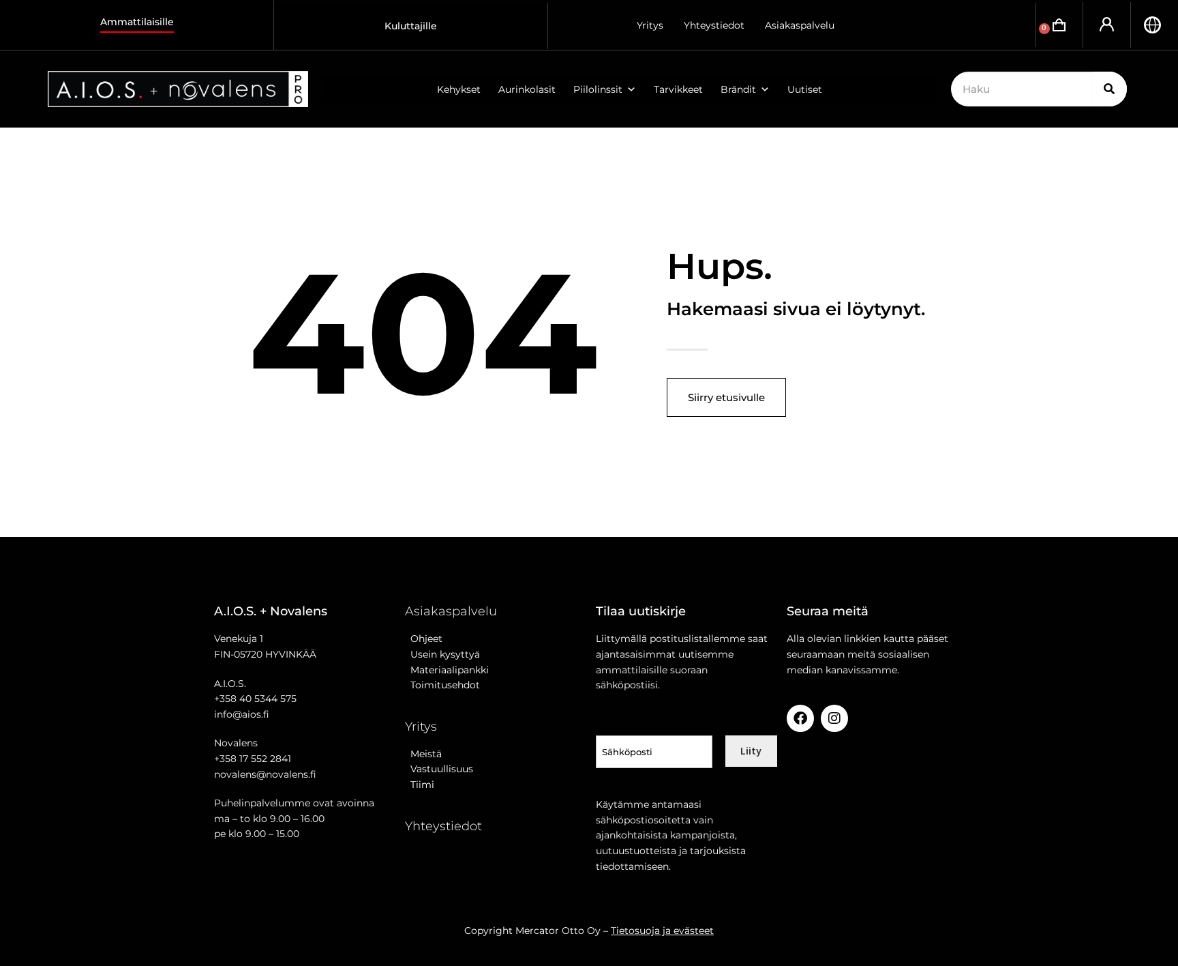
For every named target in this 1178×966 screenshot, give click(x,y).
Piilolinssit (597, 89)
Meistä (423, 754)
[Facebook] (800, 718)
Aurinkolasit (527, 89)
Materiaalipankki (447, 670)
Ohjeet (423, 638)
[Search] (1109, 89)
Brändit (738, 89)
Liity (750, 750)
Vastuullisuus (439, 769)
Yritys (650, 25)
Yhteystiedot (714, 25)
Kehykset (459, 89)
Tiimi (422, 784)
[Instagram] (834, 718)
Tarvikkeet (678, 89)
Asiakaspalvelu (799, 25)
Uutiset (804, 89)
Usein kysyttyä (442, 654)
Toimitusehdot (442, 685)
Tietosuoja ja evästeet (662, 930)
